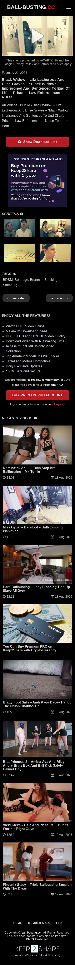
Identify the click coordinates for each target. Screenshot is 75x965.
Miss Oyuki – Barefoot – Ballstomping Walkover (33, 529)
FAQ (59, 923)
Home (17, 923)
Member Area (39, 923)
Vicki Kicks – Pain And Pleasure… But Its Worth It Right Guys (35, 827)
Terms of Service (52, 64)
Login (58, 404)
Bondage (21, 280)
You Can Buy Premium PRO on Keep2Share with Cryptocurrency (29, 648)
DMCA (30, 939)
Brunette (36, 280)
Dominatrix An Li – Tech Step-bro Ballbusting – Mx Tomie (29, 469)
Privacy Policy (23, 64)
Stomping (10, 285)
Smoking (51, 280)
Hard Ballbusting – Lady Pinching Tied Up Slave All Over (36, 588)
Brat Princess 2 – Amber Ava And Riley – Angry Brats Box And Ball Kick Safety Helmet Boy (35, 765)
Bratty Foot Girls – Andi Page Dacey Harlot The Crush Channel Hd (37, 704)
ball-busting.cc (31, 932)
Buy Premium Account (37, 395)
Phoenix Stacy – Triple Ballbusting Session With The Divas (37, 886)
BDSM (8, 280)
